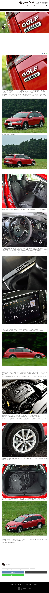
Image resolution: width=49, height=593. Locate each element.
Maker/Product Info (23, 10)
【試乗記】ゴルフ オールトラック (11, 24)
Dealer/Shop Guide (34, 10)
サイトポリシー (20, 584)
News (3, 10)
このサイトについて (13, 584)
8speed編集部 (8, 27)
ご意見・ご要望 (28, 584)
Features (12, 10)
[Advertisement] (24, 43)
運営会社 (35, 584)
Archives (44, 10)
